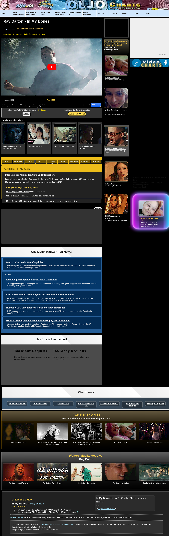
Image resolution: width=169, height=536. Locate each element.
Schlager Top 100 (155, 403)
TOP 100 (96, 161)
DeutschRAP (18, 161)
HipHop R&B (52, 161)
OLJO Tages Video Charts (17, 192)
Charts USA (63, 403)
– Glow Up (35, 146)
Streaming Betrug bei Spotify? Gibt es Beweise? (31, 279)
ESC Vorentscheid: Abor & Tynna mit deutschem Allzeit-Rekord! (40, 294)
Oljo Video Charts (106, 508)
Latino (40, 161)
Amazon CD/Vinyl (77, 114)
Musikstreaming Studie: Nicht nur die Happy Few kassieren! (38, 320)
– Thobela (87, 147)
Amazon (26, 113)
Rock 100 (29, 161)
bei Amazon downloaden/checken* (30, 29)
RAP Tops (74, 161)
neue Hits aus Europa (132, 404)
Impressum (46, 524)
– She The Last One (12, 147)
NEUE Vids (85, 161)
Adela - (112, 78)
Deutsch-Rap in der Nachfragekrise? (25, 262)
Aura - (110, 184)
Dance (62, 161)
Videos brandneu (17, 403)
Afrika (7, 161)
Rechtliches (56, 524)
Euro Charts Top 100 (86, 404)
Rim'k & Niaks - (115, 149)
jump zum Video (9, 29)
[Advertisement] (52, 226)
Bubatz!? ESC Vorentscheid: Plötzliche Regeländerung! (35, 307)
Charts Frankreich (109, 403)
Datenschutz (67, 524)
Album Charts (40, 403)
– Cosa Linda (64, 146)
